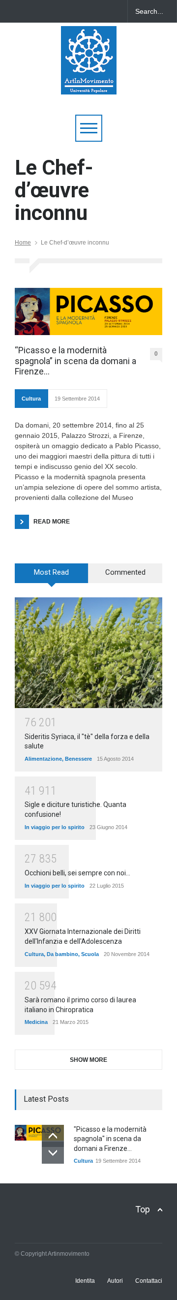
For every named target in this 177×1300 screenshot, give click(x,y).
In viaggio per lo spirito (55, 827)
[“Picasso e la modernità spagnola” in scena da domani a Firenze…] (88, 311)
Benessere (78, 759)
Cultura (31, 399)
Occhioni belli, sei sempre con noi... (77, 873)
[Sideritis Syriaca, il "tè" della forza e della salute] (88, 652)
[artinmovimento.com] (89, 82)
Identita (85, 1280)
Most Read (51, 572)
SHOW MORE (88, 1059)
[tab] (51, 576)
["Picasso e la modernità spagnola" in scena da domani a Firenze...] (39, 1133)
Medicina (36, 1022)
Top (142, 1209)
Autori (115, 1280)
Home (23, 242)
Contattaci (148, 1280)
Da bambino (62, 954)
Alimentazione (43, 759)
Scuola (90, 954)
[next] (53, 1153)
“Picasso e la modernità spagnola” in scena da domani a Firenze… (75, 360)
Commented (125, 572)
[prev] (53, 1136)
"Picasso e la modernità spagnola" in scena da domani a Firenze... (110, 1138)
